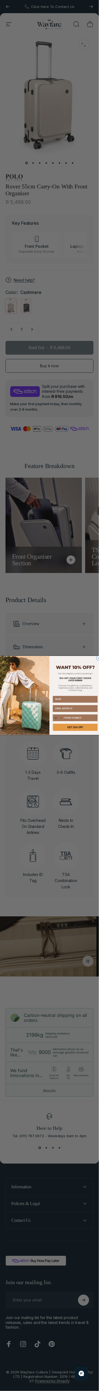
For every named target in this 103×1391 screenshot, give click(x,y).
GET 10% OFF (75, 727)
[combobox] (58, 718)
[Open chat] (81, 1373)
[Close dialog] (98, 658)
